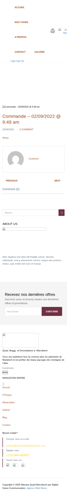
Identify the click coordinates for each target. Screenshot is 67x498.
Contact (20, 52)
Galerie (39, 52)
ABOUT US (9, 224)
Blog (4, 417)
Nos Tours (21, 22)
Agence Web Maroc (37, 488)
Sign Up (20, 61)
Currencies (8, 368)
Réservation (8, 402)
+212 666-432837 (17, 455)
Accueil (20, 7)
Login (13, 61)
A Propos (20, 37)
